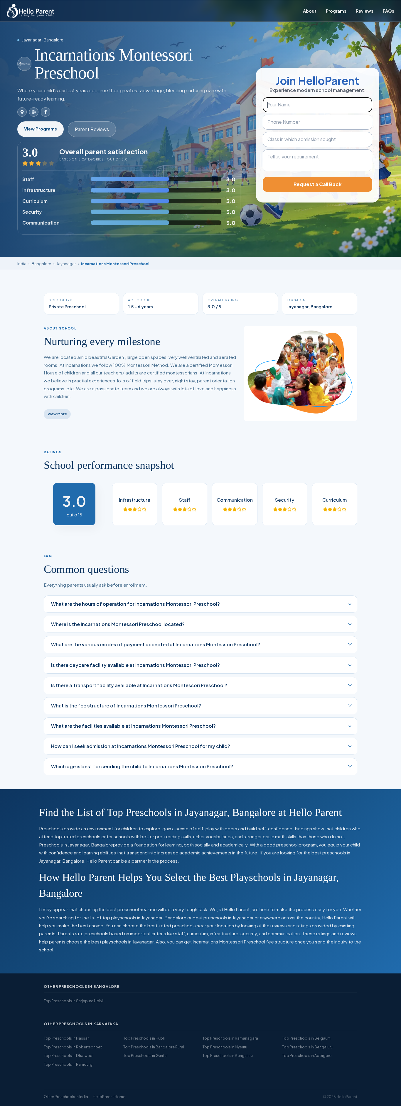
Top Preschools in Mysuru (225, 1047)
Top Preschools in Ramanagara (230, 1038)
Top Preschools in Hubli (144, 1038)
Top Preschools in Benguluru (228, 1055)
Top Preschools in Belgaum (306, 1038)
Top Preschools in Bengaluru (307, 1047)
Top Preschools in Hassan (67, 1038)
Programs (336, 11)
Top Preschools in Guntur (145, 1055)
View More (57, 413)
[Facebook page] (45, 112)
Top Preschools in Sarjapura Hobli (74, 1000)
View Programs (40, 128)
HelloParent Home (109, 1096)
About (309, 11)
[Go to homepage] (30, 11)
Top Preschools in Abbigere (306, 1055)
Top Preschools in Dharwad (68, 1055)
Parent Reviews (92, 129)
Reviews (364, 11)
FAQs (388, 11)
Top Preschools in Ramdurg (68, 1064)
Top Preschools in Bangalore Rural (153, 1047)
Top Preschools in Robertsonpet (73, 1047)
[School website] (33, 112)
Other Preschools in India (66, 1096)
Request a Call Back (318, 184)
